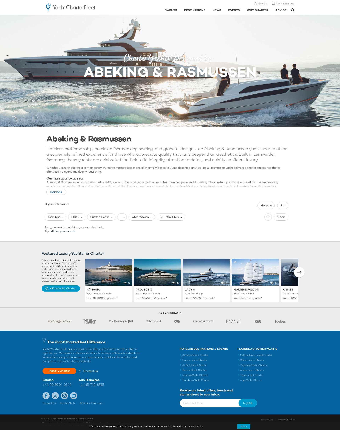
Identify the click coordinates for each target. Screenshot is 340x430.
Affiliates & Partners (91, 403)
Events (234, 10)
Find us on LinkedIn (73, 395)
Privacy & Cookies (286, 419)
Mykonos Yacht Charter (195, 375)
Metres (264, 205)
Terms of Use (267, 419)
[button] (299, 272)
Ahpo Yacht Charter (251, 379)
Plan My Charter (59, 371)
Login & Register (285, 3)
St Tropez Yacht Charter (195, 355)
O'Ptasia (93, 289)
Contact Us (49, 403)
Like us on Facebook (46, 395)
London (47, 380)
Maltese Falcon (246, 289)
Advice (281, 10)
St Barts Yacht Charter (194, 365)
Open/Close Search (292, 10)
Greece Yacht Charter (194, 370)
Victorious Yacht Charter (253, 365)
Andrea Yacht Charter (252, 370)
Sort (282, 216)
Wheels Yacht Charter (252, 359)
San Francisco (89, 380)
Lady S (190, 289)
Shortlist (262, 3)
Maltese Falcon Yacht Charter (256, 355)
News (216, 10)
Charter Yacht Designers (80, 17)
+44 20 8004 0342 (56, 385)
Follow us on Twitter (55, 395)
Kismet (288, 289)
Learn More (196, 426)
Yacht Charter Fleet (55, 17)
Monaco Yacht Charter (194, 359)
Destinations (195, 10)
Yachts (171, 10)
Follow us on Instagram (64, 395)
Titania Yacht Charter (251, 375)
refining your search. (63, 231)
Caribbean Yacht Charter (196, 379)
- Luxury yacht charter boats (82, 7)
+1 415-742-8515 (91, 385)
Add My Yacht (68, 403)
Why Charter (257, 10)
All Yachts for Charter (62, 288)
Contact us (90, 371)
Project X (144, 289)
